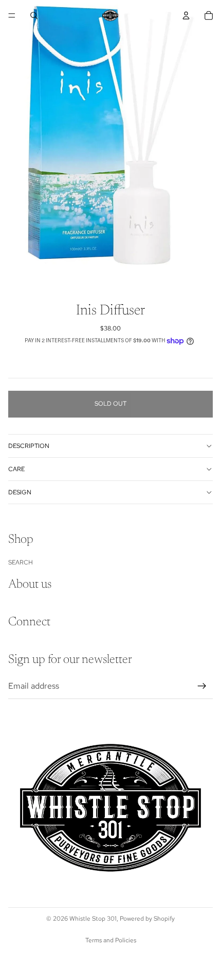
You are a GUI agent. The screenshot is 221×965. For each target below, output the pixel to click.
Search (20, 562)
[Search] (34, 15)
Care (16, 469)
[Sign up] (202, 686)
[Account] (186, 15)
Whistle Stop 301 (93, 918)
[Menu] (12, 15)
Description (28, 446)
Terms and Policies (110, 940)
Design (19, 492)
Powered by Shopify (147, 918)
